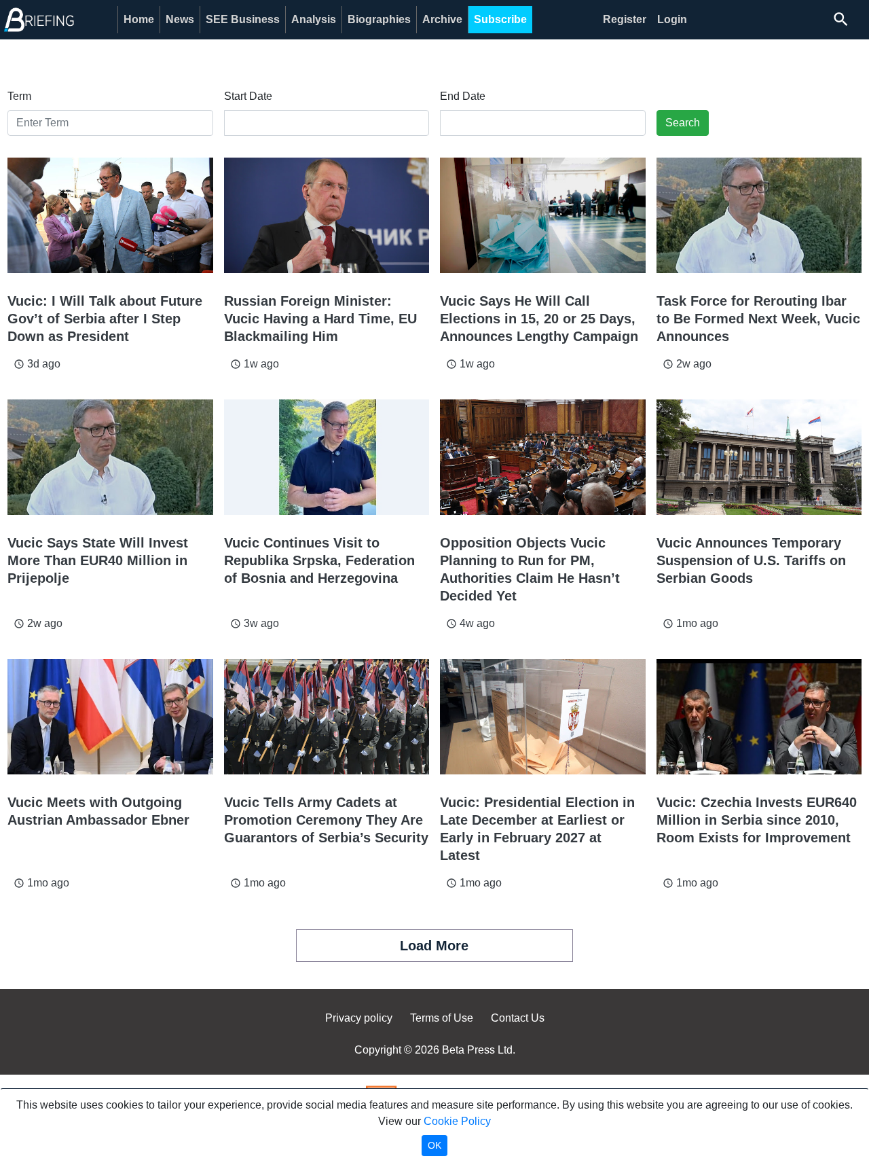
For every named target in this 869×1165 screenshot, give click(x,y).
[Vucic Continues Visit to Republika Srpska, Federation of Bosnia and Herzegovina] (327, 457)
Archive (442, 19)
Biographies (379, 19)
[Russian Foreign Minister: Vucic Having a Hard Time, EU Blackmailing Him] (327, 215)
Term (19, 96)
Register (624, 19)
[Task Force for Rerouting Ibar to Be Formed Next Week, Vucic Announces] (759, 215)
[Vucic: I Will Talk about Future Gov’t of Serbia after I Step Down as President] (110, 215)
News (180, 19)
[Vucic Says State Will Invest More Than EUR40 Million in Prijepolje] (110, 457)
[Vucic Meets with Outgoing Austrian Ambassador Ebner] (110, 716)
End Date (462, 96)
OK (434, 1145)
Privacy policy (358, 1018)
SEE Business (243, 19)
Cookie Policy (457, 1121)
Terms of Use (441, 1018)
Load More (434, 945)
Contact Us (517, 1018)
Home (139, 19)
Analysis (313, 19)
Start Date (248, 96)
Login (672, 19)
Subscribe (500, 19)
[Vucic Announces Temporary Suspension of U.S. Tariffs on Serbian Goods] (759, 457)
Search (682, 122)
